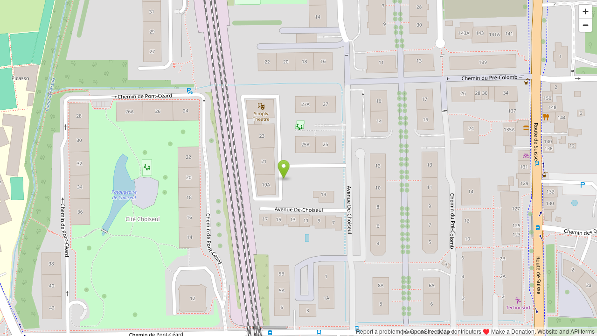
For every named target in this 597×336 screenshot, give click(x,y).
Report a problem (378, 331)
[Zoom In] (585, 11)
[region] (298, 168)
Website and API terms (566, 331)
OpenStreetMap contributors (445, 331)
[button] (284, 169)
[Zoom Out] (585, 25)
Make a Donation (513, 331)
